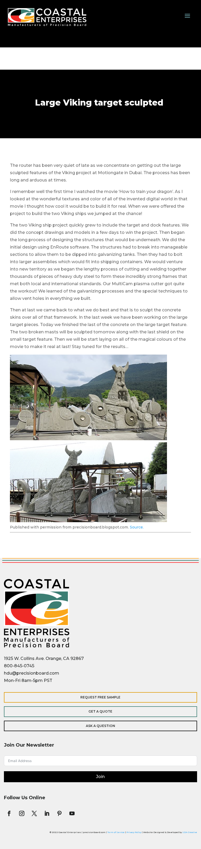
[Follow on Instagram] (21, 813)
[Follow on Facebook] (9, 813)
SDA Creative (189, 832)
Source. (137, 527)
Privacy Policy (133, 832)
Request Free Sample (100, 697)
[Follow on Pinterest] (59, 813)
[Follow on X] (34, 813)
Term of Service (116, 832)
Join (100, 776)
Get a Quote (100, 711)
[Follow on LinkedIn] (47, 813)
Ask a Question (100, 726)
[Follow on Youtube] (72, 813)
